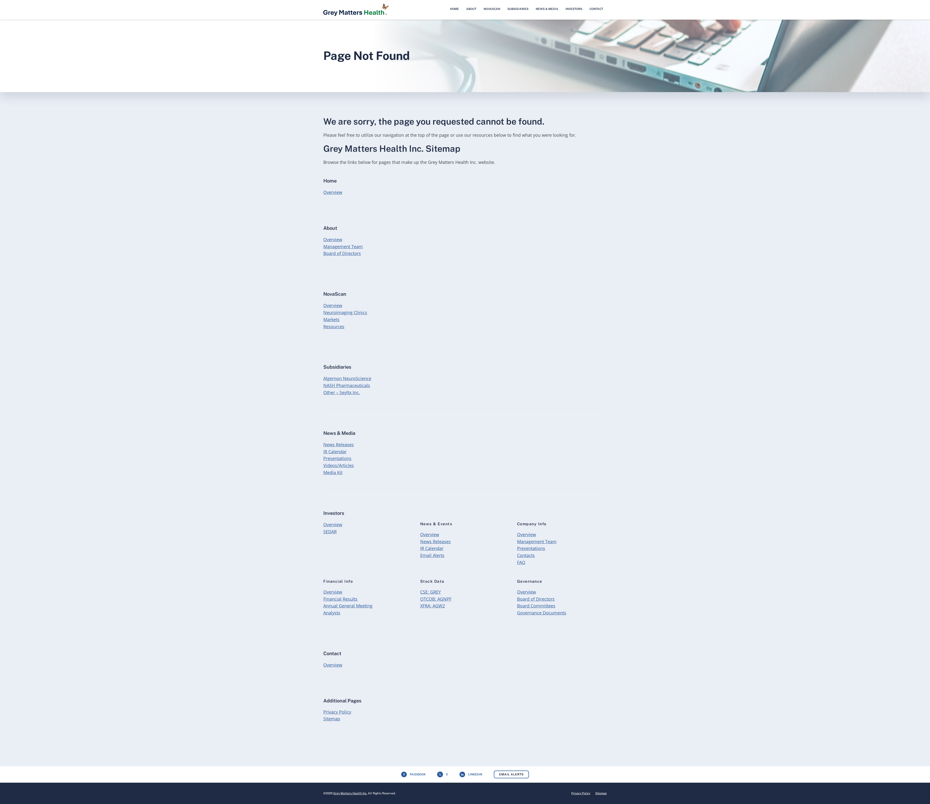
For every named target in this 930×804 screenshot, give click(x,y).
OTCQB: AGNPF (435, 599)
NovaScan (492, 9)
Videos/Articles (338, 465)
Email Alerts (432, 555)
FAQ (521, 562)
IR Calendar (335, 451)
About (471, 9)
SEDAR (330, 531)
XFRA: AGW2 (432, 606)
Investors (574, 9)
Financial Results (340, 599)
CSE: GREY (430, 592)
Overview (332, 192)
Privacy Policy (337, 712)
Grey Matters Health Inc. (350, 793)
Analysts (331, 613)
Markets (331, 319)
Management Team (343, 246)
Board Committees (536, 606)
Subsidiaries (517, 9)
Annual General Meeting (347, 606)
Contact (596, 9)
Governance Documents (541, 613)
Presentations (337, 458)
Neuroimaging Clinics (345, 312)
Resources (333, 326)
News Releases (338, 444)
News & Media (547, 9)
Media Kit (332, 472)
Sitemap (331, 719)
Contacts (526, 555)
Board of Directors (342, 253)
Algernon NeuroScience (347, 378)
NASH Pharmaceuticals (346, 385)
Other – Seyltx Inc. (341, 392)
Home (454, 9)
